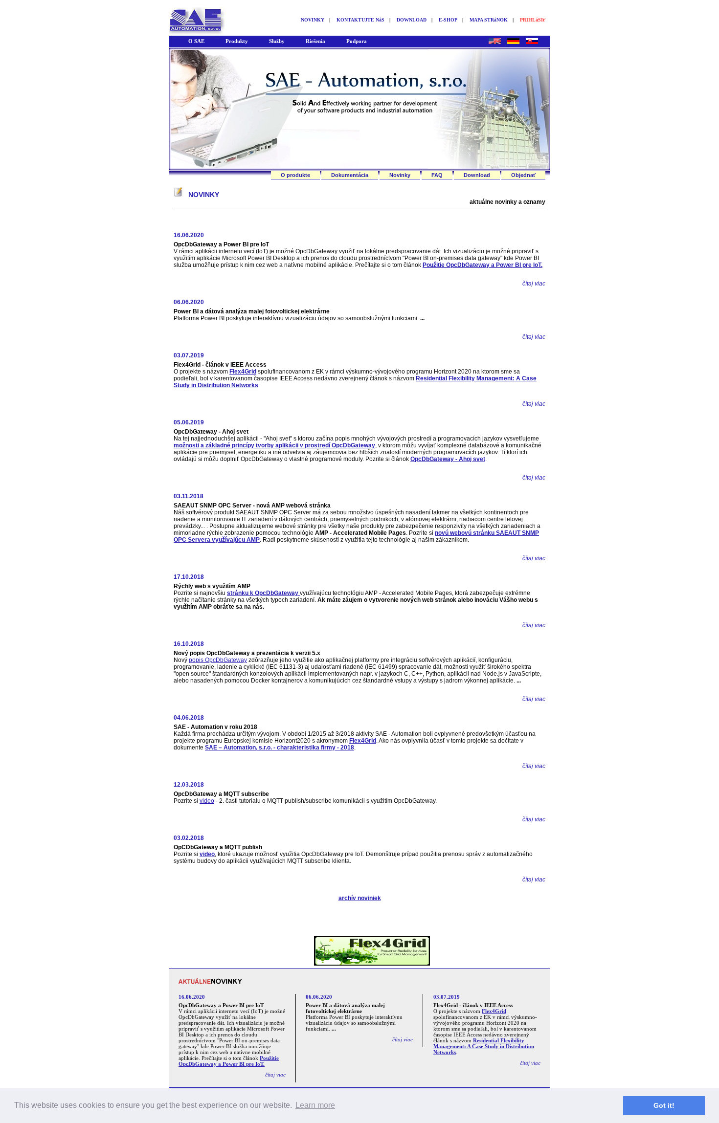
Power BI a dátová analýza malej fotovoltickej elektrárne (252, 311)
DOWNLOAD (412, 19)
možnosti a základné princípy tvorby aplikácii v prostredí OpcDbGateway (274, 445)
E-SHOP (448, 19)
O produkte (295, 175)
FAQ (437, 175)
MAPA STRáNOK (489, 19)
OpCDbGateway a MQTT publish (218, 847)
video (207, 800)
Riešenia (315, 41)
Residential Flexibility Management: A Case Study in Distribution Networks (483, 1046)
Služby (277, 41)
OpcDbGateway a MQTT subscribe (221, 794)
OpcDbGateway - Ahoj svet (211, 431)
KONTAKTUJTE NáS (360, 19)
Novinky (399, 175)
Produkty (236, 41)
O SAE (196, 41)
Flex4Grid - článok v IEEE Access (220, 364)
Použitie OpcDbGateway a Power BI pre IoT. (482, 265)
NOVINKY (312, 19)
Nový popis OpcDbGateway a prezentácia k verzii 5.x (247, 653)
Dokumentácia (349, 175)
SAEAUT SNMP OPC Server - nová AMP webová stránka (252, 505)
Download (477, 175)
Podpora (356, 41)
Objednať (523, 175)
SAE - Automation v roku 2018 (215, 727)
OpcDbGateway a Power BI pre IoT (221, 244)
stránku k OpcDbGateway (263, 593)
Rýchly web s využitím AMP (212, 586)
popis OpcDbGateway (218, 660)
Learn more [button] (315, 1105)
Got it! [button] (663, 1105)
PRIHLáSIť (532, 19)
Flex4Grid (242, 371)
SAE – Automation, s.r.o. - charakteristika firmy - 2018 (279, 747)
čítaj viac (533, 283)
